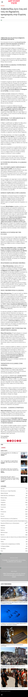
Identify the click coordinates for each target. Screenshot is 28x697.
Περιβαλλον (3, 525)
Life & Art (3, 488)
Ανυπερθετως (3, 500)
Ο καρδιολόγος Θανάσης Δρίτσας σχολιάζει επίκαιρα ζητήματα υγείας (14, 520)
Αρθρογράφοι (3, 504)
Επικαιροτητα (3, 511)
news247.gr (6, 436)
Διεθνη (2, 509)
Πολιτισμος (3, 527)
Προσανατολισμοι (4, 532)
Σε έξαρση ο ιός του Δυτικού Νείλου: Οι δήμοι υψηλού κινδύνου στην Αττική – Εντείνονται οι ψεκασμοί (14, 624)
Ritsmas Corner (4, 497)
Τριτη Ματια (3, 548)
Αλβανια (3, 447)
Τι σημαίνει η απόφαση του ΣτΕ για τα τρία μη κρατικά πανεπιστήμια (12, 645)
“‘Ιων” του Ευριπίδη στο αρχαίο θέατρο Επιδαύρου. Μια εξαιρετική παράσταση (9, 461)
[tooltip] (8, 441)
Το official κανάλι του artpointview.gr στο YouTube (10, 543)
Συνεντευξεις (3, 539)
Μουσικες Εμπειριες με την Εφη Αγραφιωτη (9, 518)
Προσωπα (2, 534)
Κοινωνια (2, 5)
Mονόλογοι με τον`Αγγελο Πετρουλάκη (8, 490)
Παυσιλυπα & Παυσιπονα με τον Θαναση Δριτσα (10, 523)
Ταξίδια (2, 541)
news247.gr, (10, 71)
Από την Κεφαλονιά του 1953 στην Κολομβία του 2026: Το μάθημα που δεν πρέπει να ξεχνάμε (13, 666)
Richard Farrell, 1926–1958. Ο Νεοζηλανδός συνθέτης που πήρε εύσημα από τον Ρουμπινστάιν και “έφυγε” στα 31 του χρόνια (10, 478)
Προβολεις (3, 530)
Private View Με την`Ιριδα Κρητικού (8, 495)
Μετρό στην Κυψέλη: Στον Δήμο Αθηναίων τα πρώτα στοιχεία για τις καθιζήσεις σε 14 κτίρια (14, 603)
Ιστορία (2, 514)
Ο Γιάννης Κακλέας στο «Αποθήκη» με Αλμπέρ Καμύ (9, 453)
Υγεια (2, 550)
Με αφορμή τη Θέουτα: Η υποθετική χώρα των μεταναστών (13, 688)
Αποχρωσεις (3, 502)
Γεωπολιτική (3, 507)
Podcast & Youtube (4, 493)
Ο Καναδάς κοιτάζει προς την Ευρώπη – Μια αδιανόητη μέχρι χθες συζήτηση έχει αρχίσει (10, 470)
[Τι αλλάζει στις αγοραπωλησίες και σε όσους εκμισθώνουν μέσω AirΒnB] (14, 560)
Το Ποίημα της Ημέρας (5, 546)
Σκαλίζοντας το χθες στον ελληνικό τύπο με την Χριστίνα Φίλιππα (13, 537)
